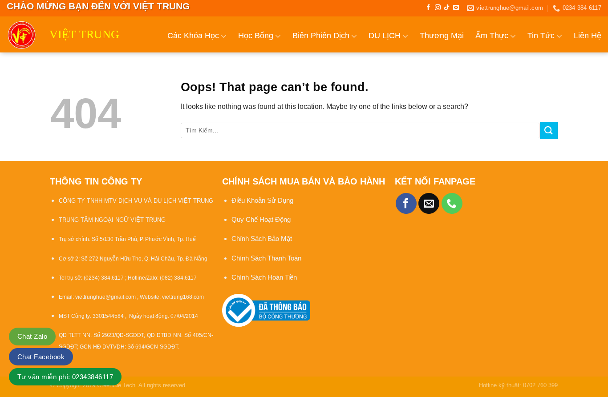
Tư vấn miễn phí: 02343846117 (65, 377)
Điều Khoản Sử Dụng (262, 200)
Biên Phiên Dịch (320, 35)
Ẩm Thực (491, 35)
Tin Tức (541, 35)
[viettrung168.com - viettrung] (21, 34)
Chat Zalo (32, 336)
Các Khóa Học (193, 35)
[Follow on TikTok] (447, 7)
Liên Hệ (587, 35)
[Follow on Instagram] (438, 7)
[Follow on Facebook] (428, 7)
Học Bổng (255, 35)
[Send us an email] (456, 7)
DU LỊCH (385, 35)
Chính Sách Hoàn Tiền (264, 277)
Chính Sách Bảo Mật (262, 238)
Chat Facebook (41, 357)
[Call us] (452, 203)
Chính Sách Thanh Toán (266, 258)
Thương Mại (442, 35)
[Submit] (549, 130)
